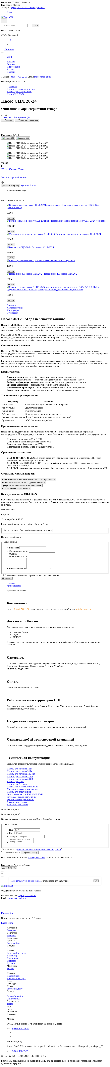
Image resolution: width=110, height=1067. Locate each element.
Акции (10, 69)
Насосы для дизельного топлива (22, 786)
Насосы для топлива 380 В (20, 779)
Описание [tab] (12, 305)
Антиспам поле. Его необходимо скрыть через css (27, 530)
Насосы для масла (15, 781)
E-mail (12, 833)
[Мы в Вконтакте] (8, 904)
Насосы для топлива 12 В (19, 768)
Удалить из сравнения (28, 120)
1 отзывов (6, 117)
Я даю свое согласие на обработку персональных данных (32, 575)
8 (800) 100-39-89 (20, 1051)
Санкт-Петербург (15, 996)
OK (96, 881)
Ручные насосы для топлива (20, 799)
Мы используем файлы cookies (26, 881)
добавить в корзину (10, 185)
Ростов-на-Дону (14, 988)
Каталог (11, 61)
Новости (11, 72)
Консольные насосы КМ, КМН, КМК (25, 794)
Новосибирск (13, 976)
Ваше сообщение (17, 568)
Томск (10, 1004)
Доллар (13, 169)
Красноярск (12, 958)
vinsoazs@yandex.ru (17, 898)
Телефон (13, 836)
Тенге (5, 169)
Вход (9, 12)
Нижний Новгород (16, 978)
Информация (13, 67)
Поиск (35, 25)
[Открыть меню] (2, 52)
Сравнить (8, 120)
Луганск (11, 963)
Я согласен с (33, 849)
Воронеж (11, 935)
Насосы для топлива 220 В (20, 776)
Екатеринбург (13, 943)
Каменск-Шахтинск (16, 953)
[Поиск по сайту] (4, 21)
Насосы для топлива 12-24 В (21, 774)
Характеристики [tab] (15, 308)
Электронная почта (18, 551)
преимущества (14, 586)
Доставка (40, 7)
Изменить (11, 868)
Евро (20, 169)
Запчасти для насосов (17, 804)
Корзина (9, 49)
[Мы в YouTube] (9, 908)
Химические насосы (17, 802)
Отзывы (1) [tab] (12, 313)
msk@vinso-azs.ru (42, 77)
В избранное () (21, 117)
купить (11, 218)
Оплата (31, 7)
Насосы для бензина (17, 784)
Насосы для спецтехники (19, 792)
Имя (11, 830)
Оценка (13, 554)
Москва (10, 968)
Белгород (11, 930)
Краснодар (12, 955)
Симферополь (13, 998)
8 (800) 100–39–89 (27, 895)
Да (3, 868)
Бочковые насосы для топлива (21, 797)
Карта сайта (7, 913)
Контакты (11, 64)
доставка (11, 583)
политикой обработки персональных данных (39, 849)
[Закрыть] (2, 871)
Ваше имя (14, 547)
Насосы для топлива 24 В (19, 771)
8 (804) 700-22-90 (19, 77)
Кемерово (11, 961)
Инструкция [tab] (13, 310)
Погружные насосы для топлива (23, 789)
